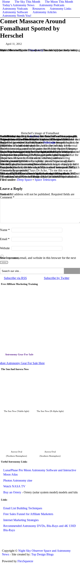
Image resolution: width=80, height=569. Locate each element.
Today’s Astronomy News (18, 5)
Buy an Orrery (12, 492)
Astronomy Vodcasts (15, 8)
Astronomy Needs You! (16, 15)
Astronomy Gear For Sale (19, 354)
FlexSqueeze (25, 561)
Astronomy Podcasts (51, 5)
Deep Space (24, 179)
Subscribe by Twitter (56, 278)
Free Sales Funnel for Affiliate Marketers (28, 514)
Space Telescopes (45, 179)
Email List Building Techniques (22, 508)
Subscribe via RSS (15, 278)
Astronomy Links (60, 8)
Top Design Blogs (42, 554)
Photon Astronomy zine (17, 480)
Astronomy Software (15, 12)
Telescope (49, 142)
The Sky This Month (27, 1)
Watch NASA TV (14, 486)
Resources (38, 8)
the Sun (34, 136)
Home (6, 1)
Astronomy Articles (45, 12)
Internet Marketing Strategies (21, 520)
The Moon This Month (59, 1)
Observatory (35, 50)
